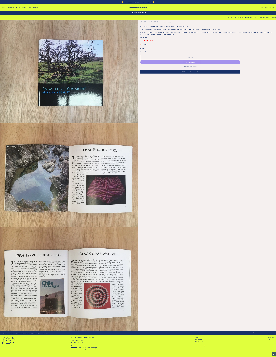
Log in (261, 7)
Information (198, 339)
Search (197, 337)
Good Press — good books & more (13, 353)
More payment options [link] (190, 66)
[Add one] (146, 51)
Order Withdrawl (200, 346)
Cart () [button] (271, 7)
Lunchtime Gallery (26, 7)
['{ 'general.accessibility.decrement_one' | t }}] (141, 51)
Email (269, 339)
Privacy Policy (199, 341)
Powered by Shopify (6, 355)
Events (18, 7)
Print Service (11, 7)
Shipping (197, 344)
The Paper (35, 7)
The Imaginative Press (146, 40)
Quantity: (143, 48)
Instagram (271, 337)
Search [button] (266, 7)
